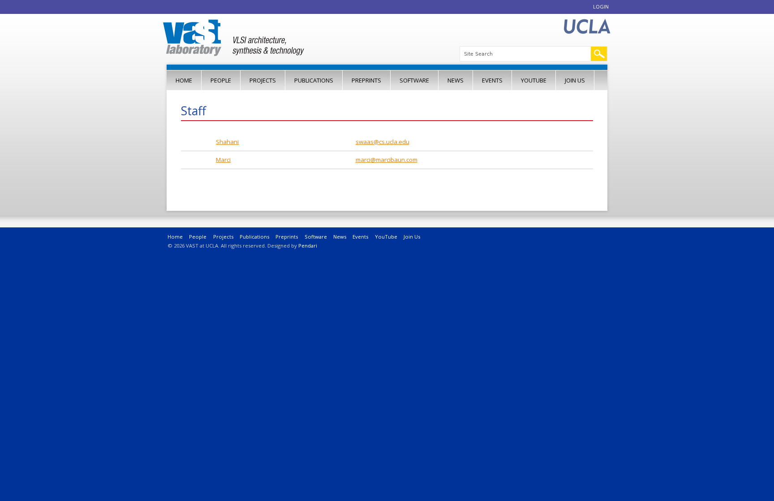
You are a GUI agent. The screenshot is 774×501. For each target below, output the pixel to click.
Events (492, 80)
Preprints (366, 80)
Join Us (575, 80)
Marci (223, 160)
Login (601, 6)
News (455, 80)
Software (414, 80)
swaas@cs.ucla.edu (382, 142)
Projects (262, 80)
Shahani (227, 142)
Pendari (307, 245)
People (221, 80)
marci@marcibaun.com (386, 160)
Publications (313, 80)
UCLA (587, 26)
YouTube (533, 80)
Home (184, 80)
